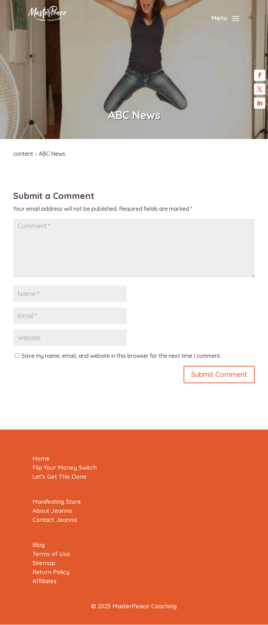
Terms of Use (51, 553)
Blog (38, 544)
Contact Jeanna (54, 519)
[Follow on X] (259, 89)
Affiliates (44, 581)
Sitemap (43, 562)
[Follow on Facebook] (259, 75)
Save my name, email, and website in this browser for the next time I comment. (121, 355)
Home (41, 458)
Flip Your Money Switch (64, 467)
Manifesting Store (56, 501)
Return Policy (50, 572)
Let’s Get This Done (59, 476)
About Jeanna (52, 510)
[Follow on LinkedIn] (259, 103)
